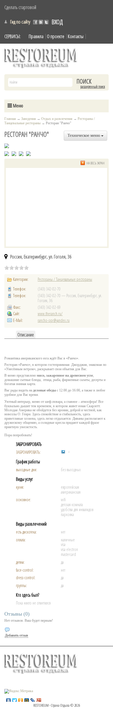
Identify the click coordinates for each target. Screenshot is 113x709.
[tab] (25, 334)
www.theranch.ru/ (50, 313)
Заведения (28, 119)
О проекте (55, 36)
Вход (57, 22)
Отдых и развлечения (56, 119)
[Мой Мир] (27, 699)
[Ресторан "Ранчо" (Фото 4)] (28, 153)
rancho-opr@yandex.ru (54, 320)
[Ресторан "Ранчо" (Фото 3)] (21, 153)
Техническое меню (84, 135)
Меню (17, 105)
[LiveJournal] (33, 699)
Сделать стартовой (20, 7)
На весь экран (95, 163)
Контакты (75, 36)
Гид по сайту (20, 21)
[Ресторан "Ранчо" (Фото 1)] (6, 153)
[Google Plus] (39, 699)
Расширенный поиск (92, 87)
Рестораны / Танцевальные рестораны (65, 279)
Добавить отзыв (16, 635)
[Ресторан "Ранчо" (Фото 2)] (14, 153)
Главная (10, 119)
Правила (36, 36)
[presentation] (25, 334)
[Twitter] (15, 699)
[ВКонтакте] (9, 699)
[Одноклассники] (21, 699)
